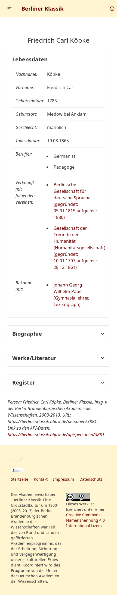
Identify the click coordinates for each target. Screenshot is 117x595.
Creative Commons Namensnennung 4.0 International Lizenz (85, 520)
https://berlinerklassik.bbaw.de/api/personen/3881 (56, 434)
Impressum (63, 479)
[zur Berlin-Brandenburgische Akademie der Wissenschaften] (17, 459)
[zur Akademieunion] (17, 470)
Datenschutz (90, 479)
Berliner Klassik (42, 8)
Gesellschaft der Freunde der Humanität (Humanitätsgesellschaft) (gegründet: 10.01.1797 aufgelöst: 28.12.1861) (79, 247)
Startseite (19, 479)
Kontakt (41, 479)
